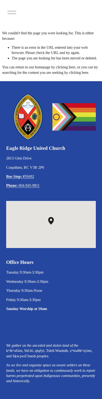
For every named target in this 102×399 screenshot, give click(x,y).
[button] (53, 224)
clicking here (65, 67)
